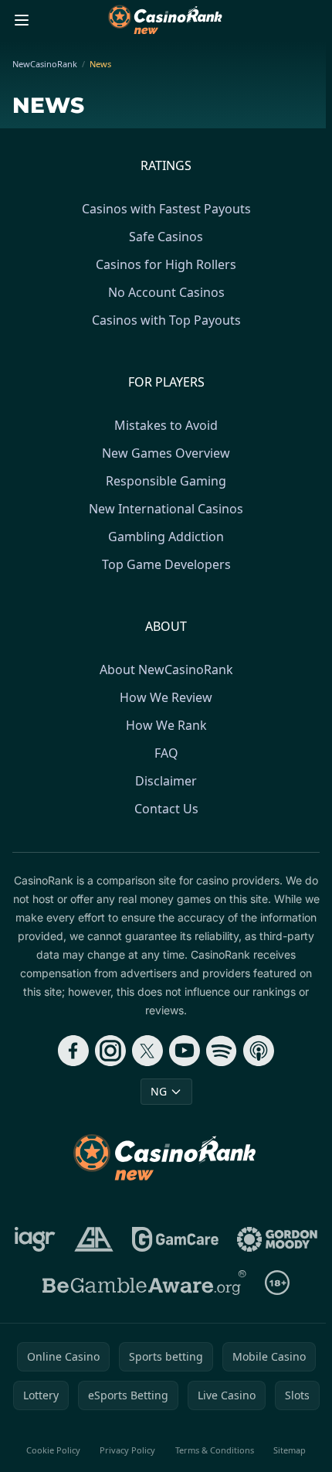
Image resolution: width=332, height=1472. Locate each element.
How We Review (166, 697)
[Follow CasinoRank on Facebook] (73, 1050)
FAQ (166, 753)
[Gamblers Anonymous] (93, 1239)
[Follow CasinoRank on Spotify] (221, 1050)
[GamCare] (175, 1239)
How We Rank (166, 725)
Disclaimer (166, 780)
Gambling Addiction (166, 536)
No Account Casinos (166, 292)
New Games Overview (166, 453)
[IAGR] (35, 1239)
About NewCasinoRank (166, 669)
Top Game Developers (166, 564)
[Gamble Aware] (144, 1282)
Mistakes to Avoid (166, 425)
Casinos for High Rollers (166, 264)
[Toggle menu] (21, 20)
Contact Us (166, 808)
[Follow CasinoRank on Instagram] (110, 1050)
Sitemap (289, 1450)
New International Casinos (166, 508)
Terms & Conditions (214, 1450)
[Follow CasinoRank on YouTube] (184, 1050)
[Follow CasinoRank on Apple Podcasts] (258, 1050)
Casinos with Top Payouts (166, 320)
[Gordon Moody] (277, 1239)
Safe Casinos (166, 236)
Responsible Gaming (166, 480)
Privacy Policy (127, 1450)
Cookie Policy (53, 1450)
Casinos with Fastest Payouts (166, 208)
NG (159, 1091)
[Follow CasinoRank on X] (147, 1050)
